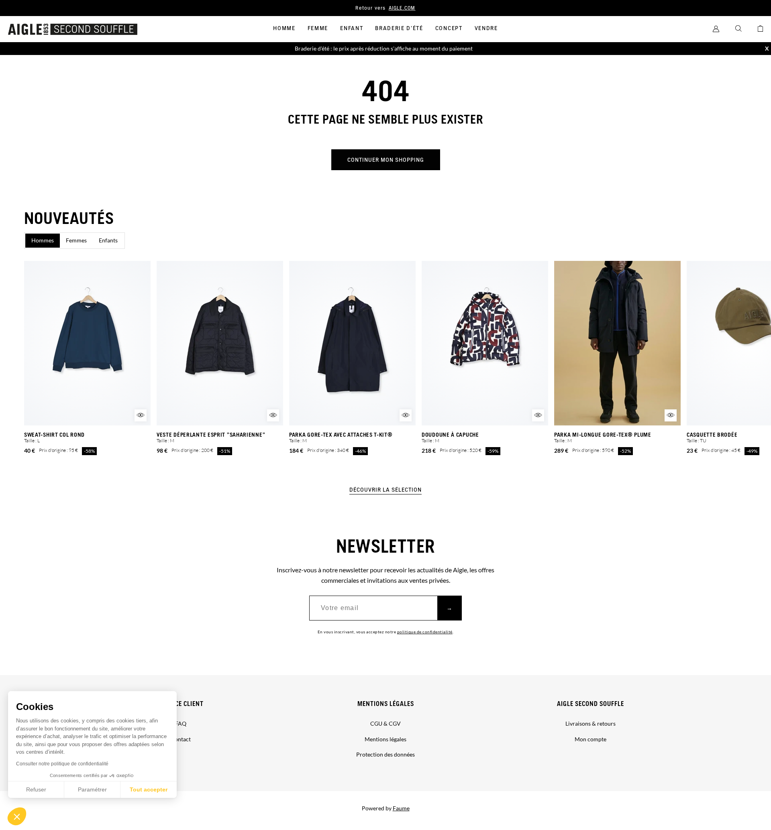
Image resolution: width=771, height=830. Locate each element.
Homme (284, 28)
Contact (181, 739)
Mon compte (590, 739)
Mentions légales (385, 704)
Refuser (36, 789)
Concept (449, 28)
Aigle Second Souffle (590, 704)
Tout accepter (148, 789)
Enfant (351, 28)
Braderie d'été (399, 28)
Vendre (486, 28)
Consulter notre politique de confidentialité (62, 764)
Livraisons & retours (590, 723)
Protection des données (385, 754)
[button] (17, 816)
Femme (318, 28)
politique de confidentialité (425, 631)
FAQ (180, 723)
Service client (181, 704)
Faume (401, 808)
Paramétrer (92, 789)
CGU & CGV (385, 723)
